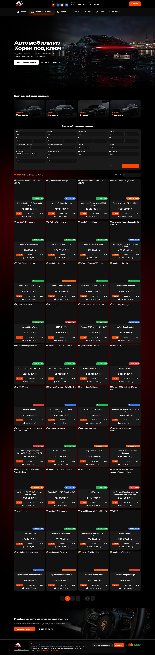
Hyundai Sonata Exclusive (61, 574)
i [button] (67, 209)
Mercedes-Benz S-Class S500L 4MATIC (93, 204)
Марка (18, 131)
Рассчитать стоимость (51, 62)
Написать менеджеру (24, 629)
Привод (80, 144)
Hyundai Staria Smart (29, 327)
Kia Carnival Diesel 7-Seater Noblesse (125, 452)
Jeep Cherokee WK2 (93, 451)
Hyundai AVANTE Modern (30, 244)
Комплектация (82, 131)
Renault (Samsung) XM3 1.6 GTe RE (93, 534)
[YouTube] (53, 5)
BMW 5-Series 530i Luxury (29, 285)
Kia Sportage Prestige (125, 327)
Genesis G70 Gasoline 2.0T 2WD (93, 327)
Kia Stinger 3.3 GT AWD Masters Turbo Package (29, 493)
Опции (49, 157)
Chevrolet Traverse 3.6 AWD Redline (61, 410)
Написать (135, 4)
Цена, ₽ (111, 131)
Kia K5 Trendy (93, 492)
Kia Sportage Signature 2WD (29, 368)
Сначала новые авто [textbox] (131, 175)
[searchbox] (93, 134)
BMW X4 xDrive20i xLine (61, 244)
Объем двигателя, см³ (116, 138)
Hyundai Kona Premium (61, 285)
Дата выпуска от (21, 138)
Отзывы (77, 12)
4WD (86, 147)
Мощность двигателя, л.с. (24, 144)
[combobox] (62, 134)
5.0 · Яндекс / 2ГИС (78, 5)
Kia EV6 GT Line (29, 409)
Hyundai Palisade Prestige (61, 203)
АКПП (19, 154)
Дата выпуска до (52, 138)
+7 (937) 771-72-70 (94, 5)
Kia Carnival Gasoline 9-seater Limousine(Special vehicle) (125, 493)
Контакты (116, 12)
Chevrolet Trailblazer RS (93, 574)
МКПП (34, 154)
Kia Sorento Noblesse (61, 451)
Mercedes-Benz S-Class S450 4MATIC (29, 204)
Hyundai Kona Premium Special (29, 574)
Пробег (80, 138)
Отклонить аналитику (102, 645)
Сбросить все (114, 166)
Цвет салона (113, 151)
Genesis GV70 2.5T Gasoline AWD (61, 368)
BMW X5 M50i (61, 327)
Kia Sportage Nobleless (93, 409)
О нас (102, 12)
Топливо (112, 144)
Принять (118, 645)
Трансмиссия (20, 151)
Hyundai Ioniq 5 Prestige (125, 574)
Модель (49, 131)
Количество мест (21, 157)
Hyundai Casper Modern (93, 244)
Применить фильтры (130, 166)
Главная (23, 12)
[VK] (58, 5)
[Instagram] (62, 5)
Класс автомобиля (53, 151)
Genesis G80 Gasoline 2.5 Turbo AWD (125, 410)
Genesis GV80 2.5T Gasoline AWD (61, 492)
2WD (80, 147)
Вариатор (26, 154)
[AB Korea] (18, 3)
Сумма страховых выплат (55, 144)
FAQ (89, 12)
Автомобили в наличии (44, 12)
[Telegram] (66, 5)
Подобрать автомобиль (26, 62)
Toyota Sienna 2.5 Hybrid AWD (125, 203)
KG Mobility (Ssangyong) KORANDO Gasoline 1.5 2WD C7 (29, 452)
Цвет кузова (82, 151)
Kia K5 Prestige (125, 368)
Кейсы (63, 12)
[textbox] (61, 134)
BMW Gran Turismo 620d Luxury (93, 285)
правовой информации (50, 650)
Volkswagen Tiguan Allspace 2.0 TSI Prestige (125, 245)
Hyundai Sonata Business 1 (93, 368)
